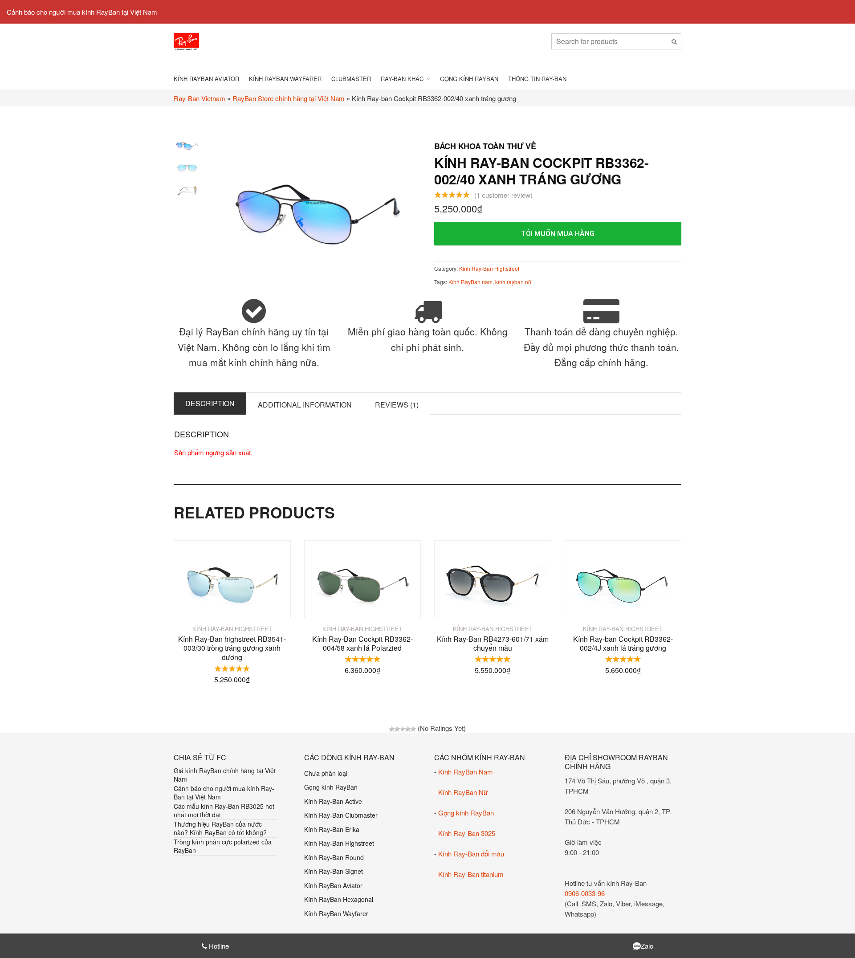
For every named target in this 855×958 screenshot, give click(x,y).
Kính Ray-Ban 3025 (466, 833)
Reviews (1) (397, 405)
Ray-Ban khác (402, 78)
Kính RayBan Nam (465, 771)
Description (210, 403)
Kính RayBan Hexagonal (338, 899)
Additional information (305, 405)
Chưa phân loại (325, 773)
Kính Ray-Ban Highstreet (489, 268)
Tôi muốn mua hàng (557, 233)
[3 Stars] (402, 729)
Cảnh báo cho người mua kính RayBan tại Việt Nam (82, 11)
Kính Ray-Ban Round (334, 857)
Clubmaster (351, 78)
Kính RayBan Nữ (463, 792)
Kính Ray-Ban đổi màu (471, 853)
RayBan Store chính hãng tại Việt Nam (288, 98)
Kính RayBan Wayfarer (285, 78)
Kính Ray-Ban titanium (471, 874)
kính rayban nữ (513, 281)
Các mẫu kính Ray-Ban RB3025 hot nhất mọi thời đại (224, 810)
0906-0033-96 (585, 893)
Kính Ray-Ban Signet (333, 871)
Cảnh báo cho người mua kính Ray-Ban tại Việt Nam (224, 793)
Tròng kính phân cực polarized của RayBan (223, 846)
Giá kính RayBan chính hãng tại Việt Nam (225, 775)
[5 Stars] (413, 729)
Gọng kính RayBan (469, 78)
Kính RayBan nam (470, 281)
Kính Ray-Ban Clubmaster (341, 815)
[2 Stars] (397, 729)
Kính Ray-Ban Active (333, 801)
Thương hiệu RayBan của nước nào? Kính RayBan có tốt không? (220, 828)
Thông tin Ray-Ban (537, 78)
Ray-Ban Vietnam (199, 98)
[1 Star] (392, 729)
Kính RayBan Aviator (206, 78)
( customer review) (503, 195)
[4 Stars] (408, 729)
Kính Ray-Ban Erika (331, 829)
